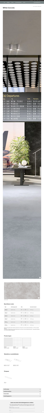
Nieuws (24, 2)
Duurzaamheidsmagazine (18, 2)
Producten (8, 2)
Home (33, 6)
